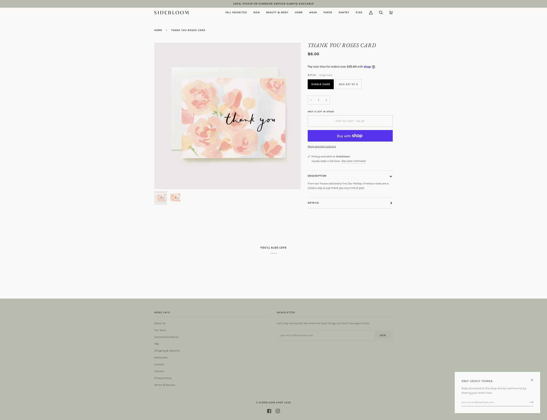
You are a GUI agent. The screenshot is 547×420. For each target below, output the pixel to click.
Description (317, 175)
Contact (159, 364)
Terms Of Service (164, 384)
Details (313, 202)
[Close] (534, 378)
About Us (160, 323)
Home (158, 30)
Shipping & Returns (167, 350)
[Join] (527, 402)
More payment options (322, 146)
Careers (159, 371)
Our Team (160, 330)
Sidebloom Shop (271, 402)
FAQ (156, 343)
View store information (353, 161)
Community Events (166, 337)
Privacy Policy (162, 378)
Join (382, 335)
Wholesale (161, 357)
